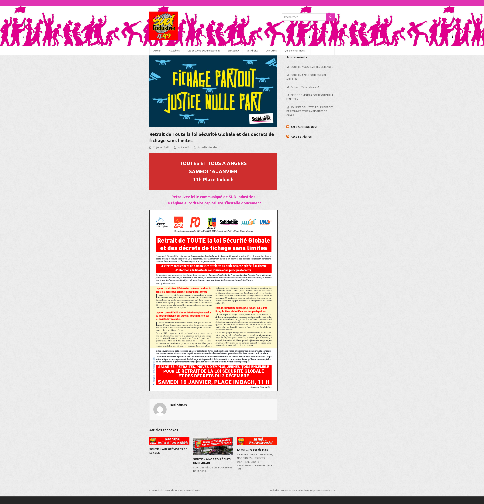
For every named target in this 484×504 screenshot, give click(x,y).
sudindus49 (183, 147)
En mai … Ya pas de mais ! (253, 449)
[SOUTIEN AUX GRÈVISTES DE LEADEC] (169, 440)
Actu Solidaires (301, 136)
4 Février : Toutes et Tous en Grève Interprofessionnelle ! (300, 490)
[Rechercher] (330, 17)
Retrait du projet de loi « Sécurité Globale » (174, 490)
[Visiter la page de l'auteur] (160, 409)
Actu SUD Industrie (304, 127)
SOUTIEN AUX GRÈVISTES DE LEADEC (312, 66)
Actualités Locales (207, 147)
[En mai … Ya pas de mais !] (257, 441)
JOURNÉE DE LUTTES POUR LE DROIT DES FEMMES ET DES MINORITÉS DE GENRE (309, 111)
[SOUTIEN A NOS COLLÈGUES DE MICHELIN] (213, 445)
